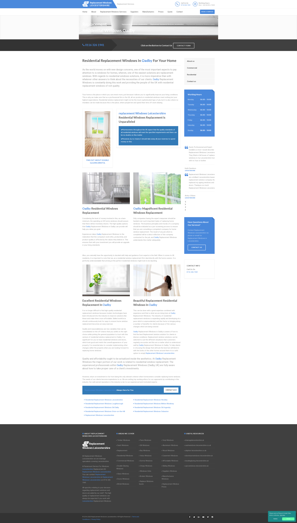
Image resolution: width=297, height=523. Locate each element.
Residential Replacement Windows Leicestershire (104, 400)
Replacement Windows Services (113, 12)
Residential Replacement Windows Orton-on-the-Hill (105, 411)
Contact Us (170, 390)
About (93, 12)
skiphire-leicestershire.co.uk (195, 450)
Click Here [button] (282, 515)
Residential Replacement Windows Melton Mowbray (154, 404)
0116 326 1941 (185, 5)
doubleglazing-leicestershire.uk (197, 461)
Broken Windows (146, 476)
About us (190, 61)
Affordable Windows (170, 461)
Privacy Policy (95, 519)
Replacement (122, 450)
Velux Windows (146, 456)
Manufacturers (148, 12)
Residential (191, 75)
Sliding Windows (169, 466)
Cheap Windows (146, 466)
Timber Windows (123, 440)
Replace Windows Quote (146, 482)
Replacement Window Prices (170, 485)
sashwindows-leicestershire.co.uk (198, 445)
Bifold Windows (123, 484)
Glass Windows (123, 474)
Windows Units (145, 471)
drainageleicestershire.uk (194, 440)
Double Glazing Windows (122, 467)
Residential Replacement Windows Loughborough (104, 404)
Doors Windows (123, 479)
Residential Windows (125, 456)
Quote (170, 12)
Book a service (207, 12)
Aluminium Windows (170, 445)
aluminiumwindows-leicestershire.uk (199, 456)
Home (84, 12)
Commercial (192, 68)
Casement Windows (170, 456)
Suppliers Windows (170, 471)
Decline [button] (276, 518)
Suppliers (134, 12)
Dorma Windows (146, 461)
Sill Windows (144, 445)
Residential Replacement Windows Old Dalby (102, 407)
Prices (160, 12)
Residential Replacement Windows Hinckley (151, 400)
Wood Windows (168, 450)
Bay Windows (145, 450)
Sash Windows (123, 445)
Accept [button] (288, 518)
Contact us (191, 81)
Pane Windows (145, 440)
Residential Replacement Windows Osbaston (152, 411)
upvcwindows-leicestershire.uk (196, 466)
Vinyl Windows (168, 440)
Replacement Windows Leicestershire (99, 415)
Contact (179, 12)
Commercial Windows (125, 461)
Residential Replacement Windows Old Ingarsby (153, 407)
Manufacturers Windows (168, 477)
